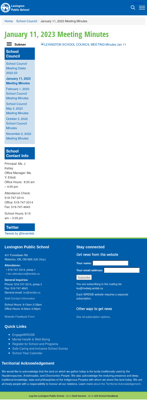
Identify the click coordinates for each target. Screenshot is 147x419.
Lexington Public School (20, 7)
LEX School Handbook (106, 396)
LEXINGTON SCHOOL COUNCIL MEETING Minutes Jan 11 (85, 44)
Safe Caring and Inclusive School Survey (40, 348)
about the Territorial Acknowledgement (117, 384)
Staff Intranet (79, 396)
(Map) (42, 259)
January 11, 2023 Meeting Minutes (18, 80)
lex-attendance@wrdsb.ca (24, 273)
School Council (26, 21)
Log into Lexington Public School (46, 396)
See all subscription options (93, 317)
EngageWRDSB (23, 334)
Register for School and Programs (35, 344)
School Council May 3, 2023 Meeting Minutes (17, 108)
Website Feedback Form (20, 316)
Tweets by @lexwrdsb (19, 233)
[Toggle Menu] (142, 7)
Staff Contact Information (20, 298)
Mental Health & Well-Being (31, 339)
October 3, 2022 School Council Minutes (17, 123)
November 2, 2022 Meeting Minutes (18, 135)
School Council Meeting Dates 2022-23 (16, 68)
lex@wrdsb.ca (31, 292)
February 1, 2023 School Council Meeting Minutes (17, 93)
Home (9, 21)
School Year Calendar (27, 353)
